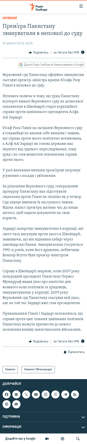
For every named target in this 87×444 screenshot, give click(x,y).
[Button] (38, 52)
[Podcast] (7, 404)
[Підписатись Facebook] (7, 394)
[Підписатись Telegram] (65, 394)
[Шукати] (78, 438)
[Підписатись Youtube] (36, 394)
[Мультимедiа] (47, 438)
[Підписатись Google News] (16, 394)
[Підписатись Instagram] (46, 394)
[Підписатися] (16, 404)
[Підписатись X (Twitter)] (26, 394)
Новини (10, 18)
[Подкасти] (62, 438)
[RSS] (75, 394)
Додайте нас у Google (20, 438)
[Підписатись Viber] (55, 394)
